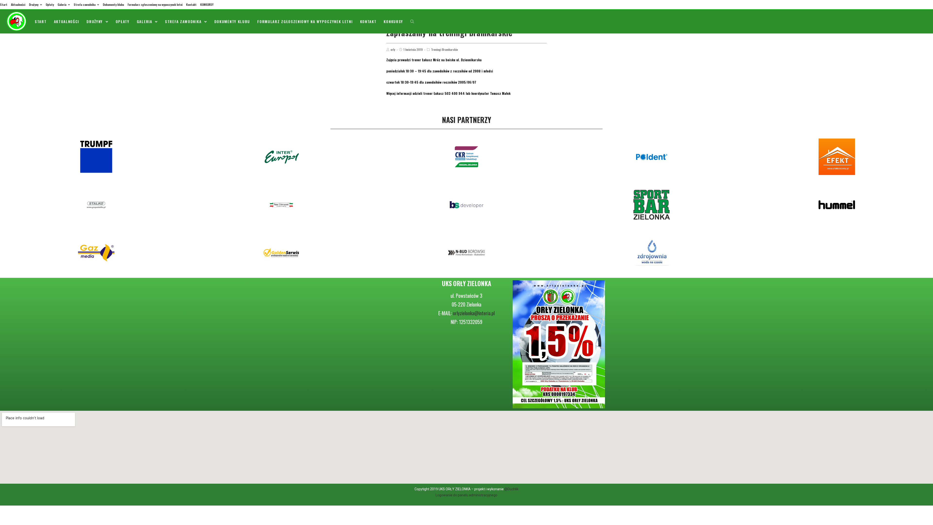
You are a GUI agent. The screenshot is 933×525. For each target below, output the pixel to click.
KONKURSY (207, 4)
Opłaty (50, 4)
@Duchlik (511, 489)
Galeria (62, 4)
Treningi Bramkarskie (444, 49)
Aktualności (18, 4)
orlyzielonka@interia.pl (474, 313)
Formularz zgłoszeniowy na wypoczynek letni (155, 4)
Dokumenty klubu (113, 4)
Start (3, 4)
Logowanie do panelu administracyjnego (466, 495)
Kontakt (191, 4)
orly (392, 49)
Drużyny (34, 4)
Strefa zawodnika (85, 4)
